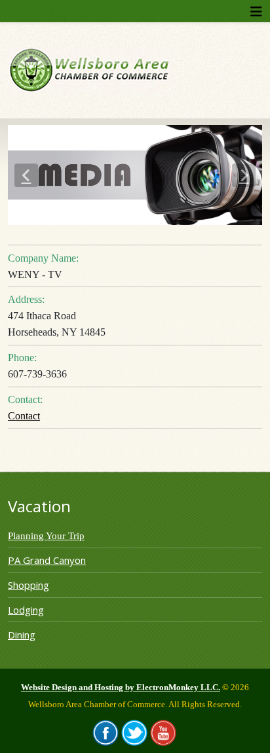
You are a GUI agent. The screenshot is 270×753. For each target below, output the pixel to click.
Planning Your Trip (46, 536)
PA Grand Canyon (47, 560)
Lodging (26, 609)
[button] (26, 175)
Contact (24, 415)
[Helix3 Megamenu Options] (256, 11)
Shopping (28, 584)
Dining (21, 634)
